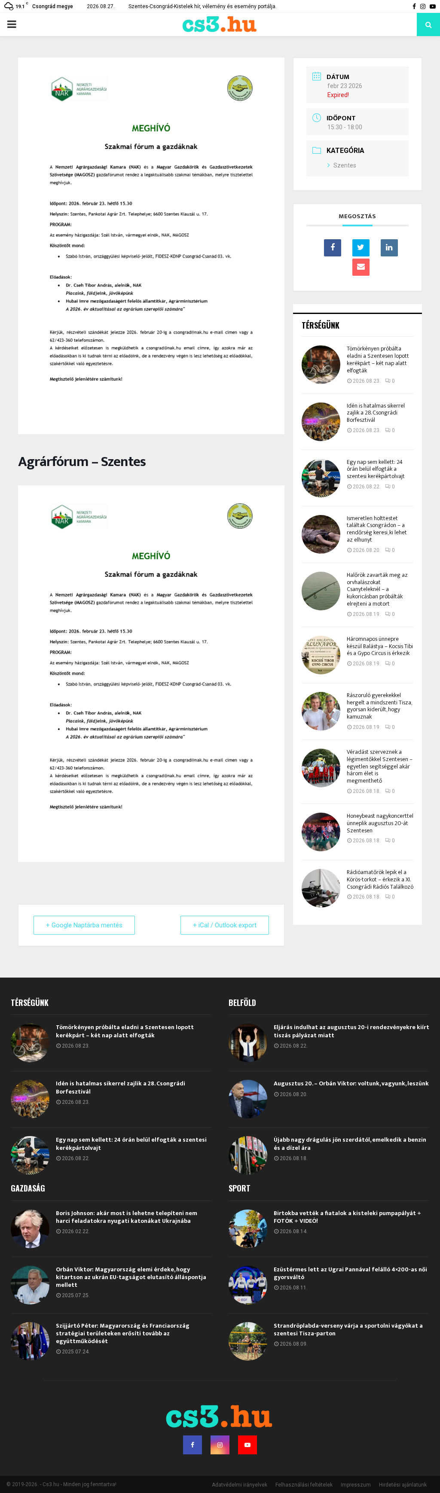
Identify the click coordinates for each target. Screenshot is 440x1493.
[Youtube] (247, 1444)
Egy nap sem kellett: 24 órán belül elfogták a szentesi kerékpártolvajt (376, 469)
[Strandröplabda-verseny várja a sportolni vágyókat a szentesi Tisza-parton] (248, 1341)
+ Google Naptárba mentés (84, 925)
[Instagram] (220, 1444)
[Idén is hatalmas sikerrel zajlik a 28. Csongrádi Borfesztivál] (321, 421)
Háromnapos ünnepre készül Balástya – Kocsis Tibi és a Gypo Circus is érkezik (380, 646)
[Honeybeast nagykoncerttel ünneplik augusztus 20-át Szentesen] (321, 832)
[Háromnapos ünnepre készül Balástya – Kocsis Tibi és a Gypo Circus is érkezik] (321, 655)
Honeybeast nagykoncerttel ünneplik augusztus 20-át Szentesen (380, 823)
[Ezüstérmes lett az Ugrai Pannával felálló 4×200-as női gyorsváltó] (248, 1285)
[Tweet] (361, 247)
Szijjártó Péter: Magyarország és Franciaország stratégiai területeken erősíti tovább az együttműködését (122, 1333)
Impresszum (356, 1485)
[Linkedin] (389, 247)
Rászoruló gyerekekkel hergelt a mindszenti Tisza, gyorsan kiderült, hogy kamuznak (379, 706)
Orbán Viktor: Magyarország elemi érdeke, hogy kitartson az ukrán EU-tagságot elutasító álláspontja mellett (131, 1277)
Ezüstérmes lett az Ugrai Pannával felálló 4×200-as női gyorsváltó (350, 1273)
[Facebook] (192, 1444)
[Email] (361, 267)
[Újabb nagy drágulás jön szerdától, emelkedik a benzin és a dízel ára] (248, 1155)
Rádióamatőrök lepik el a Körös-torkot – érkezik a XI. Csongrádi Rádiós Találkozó (380, 879)
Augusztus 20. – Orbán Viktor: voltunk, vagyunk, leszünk (351, 1083)
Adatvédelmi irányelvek (239, 1485)
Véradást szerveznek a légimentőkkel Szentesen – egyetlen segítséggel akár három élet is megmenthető (379, 766)
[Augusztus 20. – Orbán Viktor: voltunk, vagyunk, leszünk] (248, 1099)
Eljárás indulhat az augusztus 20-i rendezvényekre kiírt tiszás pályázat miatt (351, 1031)
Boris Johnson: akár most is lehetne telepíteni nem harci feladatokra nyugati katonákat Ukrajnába (126, 1217)
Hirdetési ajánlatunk (403, 1485)
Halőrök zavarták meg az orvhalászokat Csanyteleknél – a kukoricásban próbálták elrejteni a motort (377, 589)
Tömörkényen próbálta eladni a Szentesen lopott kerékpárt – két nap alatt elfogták (378, 359)
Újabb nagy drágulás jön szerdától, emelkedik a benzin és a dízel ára (350, 1143)
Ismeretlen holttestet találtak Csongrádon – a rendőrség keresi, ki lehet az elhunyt (377, 529)
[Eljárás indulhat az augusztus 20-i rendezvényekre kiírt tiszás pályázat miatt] (248, 1043)
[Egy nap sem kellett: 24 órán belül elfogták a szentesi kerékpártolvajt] (321, 478)
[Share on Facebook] (332, 247)
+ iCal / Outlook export (225, 925)
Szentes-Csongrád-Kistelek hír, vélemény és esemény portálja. (202, 6)
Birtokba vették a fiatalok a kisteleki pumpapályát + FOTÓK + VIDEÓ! (347, 1217)
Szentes (344, 165)
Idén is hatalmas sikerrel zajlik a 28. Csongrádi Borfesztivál (376, 413)
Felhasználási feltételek (304, 1485)
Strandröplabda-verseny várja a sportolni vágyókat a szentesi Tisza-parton (348, 1329)
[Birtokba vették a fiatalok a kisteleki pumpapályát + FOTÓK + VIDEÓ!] (248, 1229)
